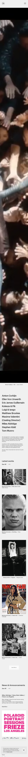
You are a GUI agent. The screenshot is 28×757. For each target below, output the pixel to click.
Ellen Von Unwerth (11, 399)
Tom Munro (8, 431)
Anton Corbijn (9, 396)
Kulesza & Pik (8, 406)
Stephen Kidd (9, 427)
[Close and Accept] (24, 750)
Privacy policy (9, 751)
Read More (4, 706)
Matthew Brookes (11, 413)
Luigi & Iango (8, 410)
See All (4, 464)
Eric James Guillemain (13, 403)
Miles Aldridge (9, 424)
